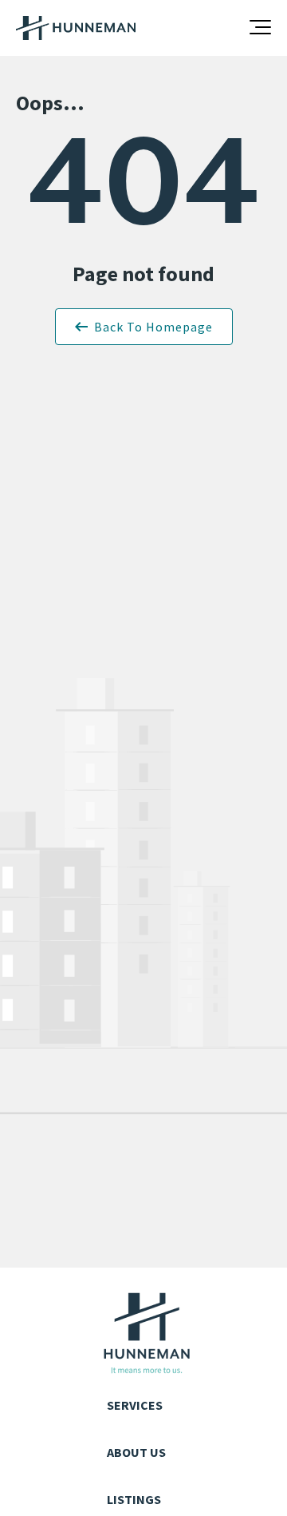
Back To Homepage (153, 327)
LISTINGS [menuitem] (134, 1499)
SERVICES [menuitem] (135, 1405)
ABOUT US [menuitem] (136, 1452)
